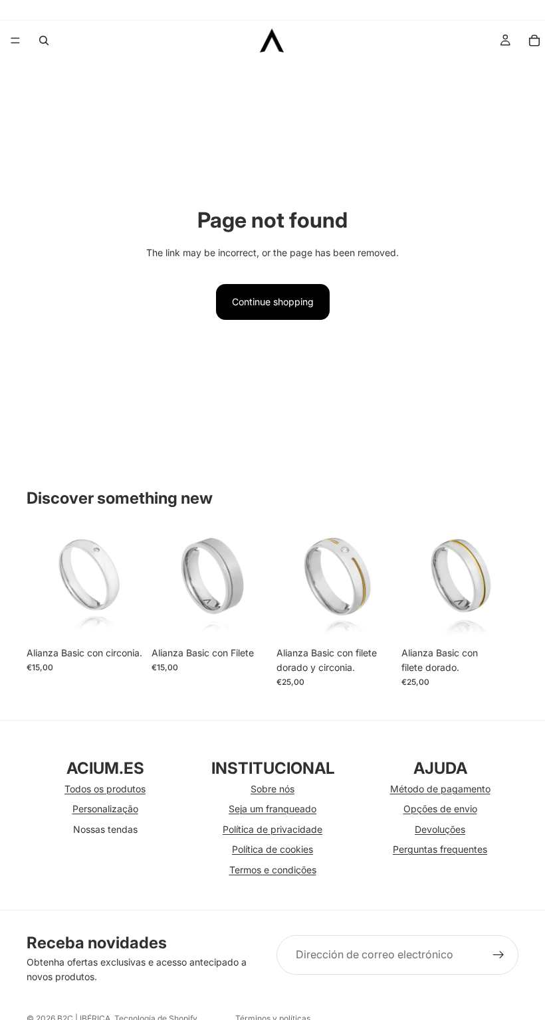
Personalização (105, 808)
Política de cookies (272, 849)
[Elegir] (123, 620)
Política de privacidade (272, 829)
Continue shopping (273, 301)
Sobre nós (272, 788)
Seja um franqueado (272, 808)
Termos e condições (272, 869)
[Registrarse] (498, 955)
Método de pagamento (440, 788)
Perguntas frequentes (440, 849)
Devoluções (440, 829)
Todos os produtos (105, 788)
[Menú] (15, 40)
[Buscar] (43, 40)
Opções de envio (440, 808)
